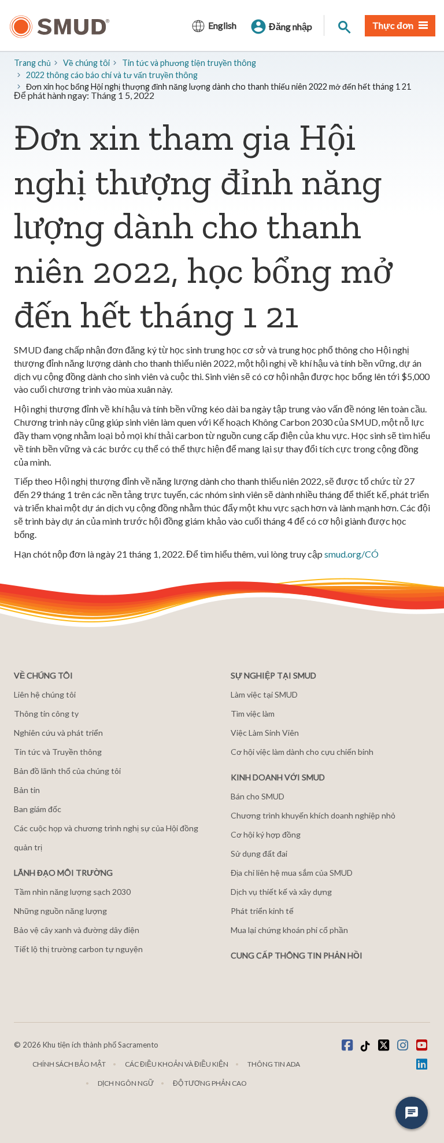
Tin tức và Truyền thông (58, 752)
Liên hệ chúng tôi (45, 694)
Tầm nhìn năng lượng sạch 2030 (72, 892)
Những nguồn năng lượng (60, 911)
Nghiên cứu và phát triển (58, 733)
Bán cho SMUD (257, 796)
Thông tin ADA (273, 1064)
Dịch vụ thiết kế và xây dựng (281, 892)
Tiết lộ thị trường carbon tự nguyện (78, 949)
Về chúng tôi (86, 63)
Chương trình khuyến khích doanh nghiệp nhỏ (313, 815)
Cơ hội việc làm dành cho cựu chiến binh (302, 752)
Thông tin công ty (46, 713)
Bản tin (27, 790)
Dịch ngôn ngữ (126, 1083)
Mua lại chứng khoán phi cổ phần (289, 930)
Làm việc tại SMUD (264, 694)
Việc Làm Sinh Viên (265, 733)
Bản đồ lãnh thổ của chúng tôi (67, 771)
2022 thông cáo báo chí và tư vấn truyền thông (112, 75)
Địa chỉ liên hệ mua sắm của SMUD (292, 872)
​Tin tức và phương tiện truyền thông (189, 63)
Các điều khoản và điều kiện (176, 1064)
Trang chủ (32, 63)
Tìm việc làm (253, 713)
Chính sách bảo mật (69, 1064)
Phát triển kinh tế (262, 911)
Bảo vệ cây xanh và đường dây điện (76, 930)
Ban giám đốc (37, 809)
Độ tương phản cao (210, 1083)
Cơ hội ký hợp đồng (266, 834)
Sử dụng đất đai (259, 853)
